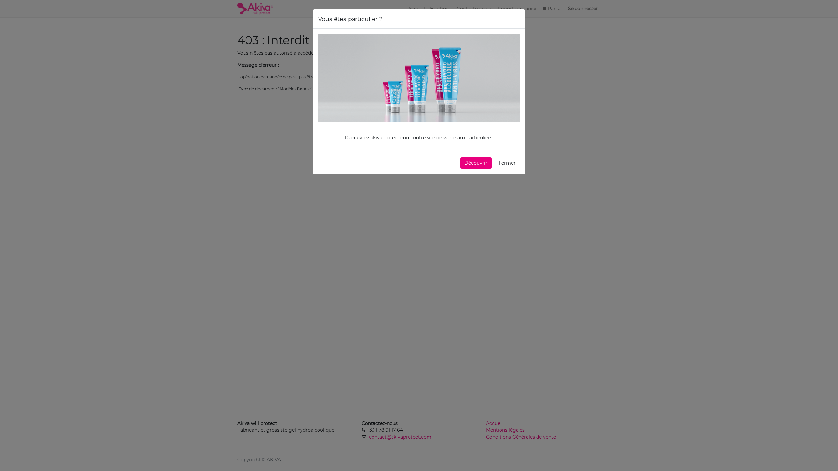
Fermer (507, 163)
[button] (476, 163)
